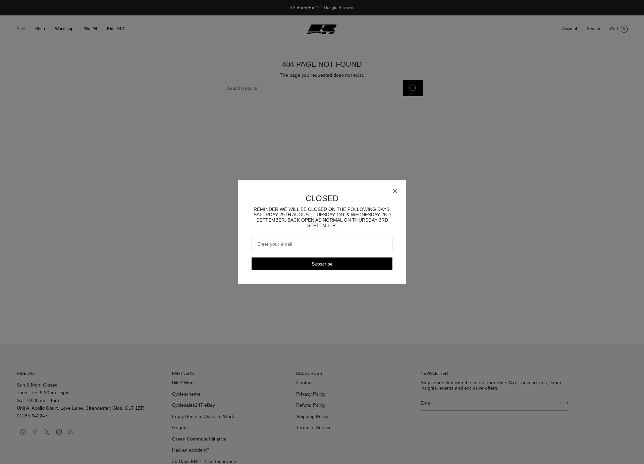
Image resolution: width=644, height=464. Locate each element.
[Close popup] (395, 191)
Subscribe (322, 264)
